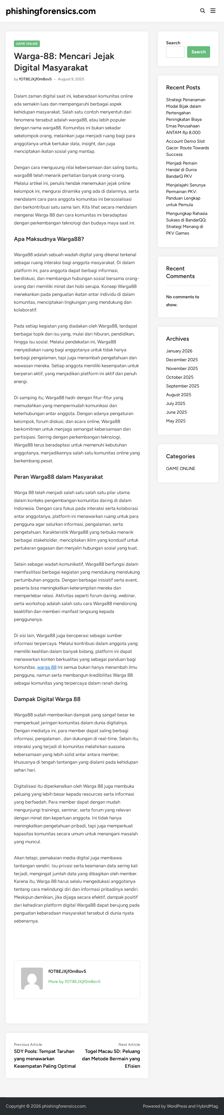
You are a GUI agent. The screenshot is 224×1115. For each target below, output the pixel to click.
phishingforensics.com (51, 11)
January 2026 (179, 351)
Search (173, 42)
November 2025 (182, 368)
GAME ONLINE (27, 44)
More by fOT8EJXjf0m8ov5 (74, 981)
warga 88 (47, 667)
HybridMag (207, 1106)
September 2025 (182, 386)
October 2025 (179, 377)
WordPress (177, 1106)
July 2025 (175, 403)
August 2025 (178, 394)
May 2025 (175, 421)
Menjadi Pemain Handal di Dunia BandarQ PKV (181, 169)
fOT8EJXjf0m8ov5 (35, 79)
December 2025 (182, 359)
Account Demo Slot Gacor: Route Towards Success (187, 148)
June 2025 (176, 412)
